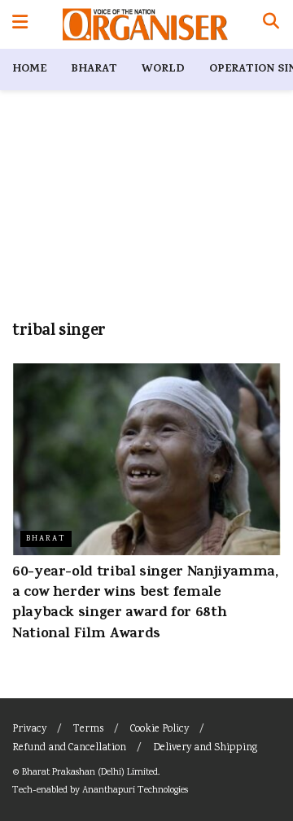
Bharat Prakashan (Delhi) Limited (90, 773)
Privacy (29, 729)
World (163, 69)
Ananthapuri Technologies (135, 790)
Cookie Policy (159, 729)
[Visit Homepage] (145, 24)
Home (29, 69)
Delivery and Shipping (205, 748)
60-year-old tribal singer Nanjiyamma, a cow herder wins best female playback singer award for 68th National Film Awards (145, 604)
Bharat (94, 69)
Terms (88, 729)
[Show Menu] (20, 24)
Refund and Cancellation (69, 748)
